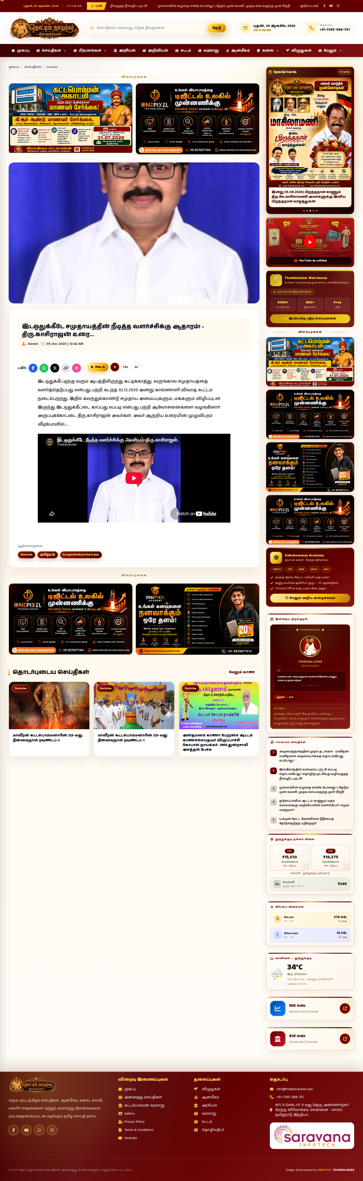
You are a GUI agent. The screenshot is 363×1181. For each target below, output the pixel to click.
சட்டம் (207, 1121)
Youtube (52, 67)
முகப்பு (14, 67)
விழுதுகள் (211, 1089)
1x (115, 367)
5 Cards (344, 72)
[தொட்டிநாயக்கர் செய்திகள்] (44, 28)
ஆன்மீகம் (210, 1097)
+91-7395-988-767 (290, 1097)
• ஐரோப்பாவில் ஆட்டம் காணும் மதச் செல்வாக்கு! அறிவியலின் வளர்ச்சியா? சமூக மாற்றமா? (197, 6)
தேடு (216, 27)
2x (136, 367)
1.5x (125, 367)
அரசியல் (209, 1105)
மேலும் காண (242, 672)
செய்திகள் (32, 67)
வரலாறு (209, 1113)
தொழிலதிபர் (213, 1129)
